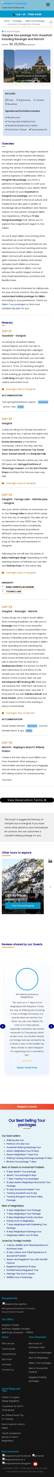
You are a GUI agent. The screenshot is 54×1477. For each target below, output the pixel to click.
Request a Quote (27, 1106)
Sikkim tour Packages (35, 21)
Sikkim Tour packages (14, 304)
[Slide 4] (35, 80)
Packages (17, 21)
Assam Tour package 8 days (21, 1175)
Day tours (7, 1359)
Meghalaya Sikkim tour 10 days (22, 1235)
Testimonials (8, 1348)
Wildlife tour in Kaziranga (19, 1277)
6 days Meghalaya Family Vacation (25, 1217)
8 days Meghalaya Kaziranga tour (24, 1231)
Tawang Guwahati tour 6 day (22, 1193)
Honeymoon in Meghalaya (20, 1220)
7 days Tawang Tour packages (23, 1178)
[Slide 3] (29, 80)
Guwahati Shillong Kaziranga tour (24, 1147)
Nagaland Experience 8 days (21, 1266)
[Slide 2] (24, 80)
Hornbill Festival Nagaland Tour (22, 1270)
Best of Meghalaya (38, 1357)
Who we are (8, 1343)
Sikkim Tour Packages (40, 1363)
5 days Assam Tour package (21, 1171)
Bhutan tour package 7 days (21, 1161)
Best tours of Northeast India (37, 1345)
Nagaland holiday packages (38, 1379)
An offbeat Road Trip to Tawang (13, 1417)
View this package (22, 905)
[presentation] (4, 887)
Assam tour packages (40, 1352)
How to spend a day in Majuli (13, 1426)
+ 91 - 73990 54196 (31, 14)
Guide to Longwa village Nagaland (10, 1399)
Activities (6, 1364)
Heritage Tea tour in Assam (21, 1273)
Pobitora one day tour (18, 1143)
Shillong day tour (15, 1140)
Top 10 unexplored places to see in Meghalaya (11, 1437)
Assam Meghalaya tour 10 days (23, 1150)
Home (6, 21)
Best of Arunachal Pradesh (38, 1370)
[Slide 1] (19, 80)
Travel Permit (9, 1354)
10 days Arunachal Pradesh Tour (23, 1189)
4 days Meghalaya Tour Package (24, 1210)
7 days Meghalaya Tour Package (24, 1213)
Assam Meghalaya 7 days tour (22, 1154)
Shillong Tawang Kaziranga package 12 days (29, 1158)
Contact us (8, 1369)
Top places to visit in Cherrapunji (12, 1408)
